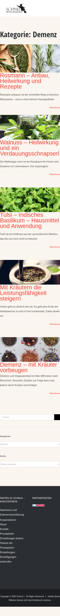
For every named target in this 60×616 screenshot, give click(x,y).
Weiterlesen (55, 107)
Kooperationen (8, 520)
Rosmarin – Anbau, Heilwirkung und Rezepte (25, 81)
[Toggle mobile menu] (54, 6)
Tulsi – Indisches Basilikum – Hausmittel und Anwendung (29, 220)
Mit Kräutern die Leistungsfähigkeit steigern (23, 293)
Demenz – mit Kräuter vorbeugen (28, 367)
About (3, 524)
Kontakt (4, 529)
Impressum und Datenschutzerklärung (12, 512)
